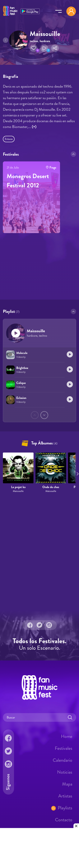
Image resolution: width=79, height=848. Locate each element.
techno (34, 41)
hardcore (45, 41)
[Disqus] (39, 552)
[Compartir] (55, 48)
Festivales (63, 748)
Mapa (67, 784)
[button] (33, 48)
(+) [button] (34, 127)
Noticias (64, 772)
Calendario (62, 760)
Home (66, 736)
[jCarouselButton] (77, 473)
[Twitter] (39, 625)
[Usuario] (71, 11)
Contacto (63, 819)
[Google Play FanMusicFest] (30, 11)
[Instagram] (49, 625)
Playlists (65, 808)
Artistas (65, 796)
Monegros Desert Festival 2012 (28, 181)
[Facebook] (30, 625)
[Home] (10, 15)
